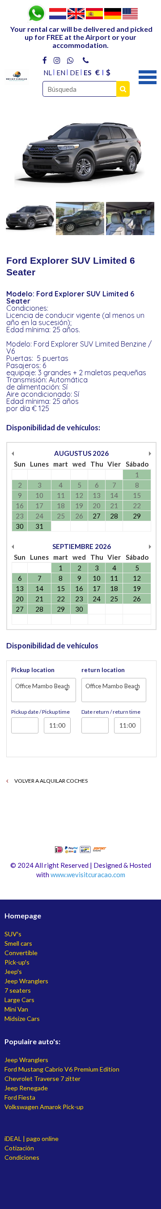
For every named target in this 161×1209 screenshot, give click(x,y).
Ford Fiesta (19, 1097)
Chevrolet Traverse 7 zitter (42, 1078)
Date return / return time (110, 711)
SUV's (12, 934)
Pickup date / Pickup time (40, 711)
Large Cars (19, 999)
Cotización (19, 1148)
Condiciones (21, 1157)
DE (74, 73)
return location (103, 669)
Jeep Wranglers (26, 981)
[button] (148, 76)
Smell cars (18, 943)
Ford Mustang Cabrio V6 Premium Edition (61, 1069)
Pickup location (33, 669)
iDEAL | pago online (31, 1138)
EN (60, 73)
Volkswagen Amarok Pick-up (44, 1106)
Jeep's (13, 971)
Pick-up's (17, 962)
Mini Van (16, 1009)
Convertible (21, 952)
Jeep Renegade (26, 1088)
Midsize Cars (22, 1018)
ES (87, 73)
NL (47, 73)
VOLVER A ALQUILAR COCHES (50, 780)
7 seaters (17, 990)
